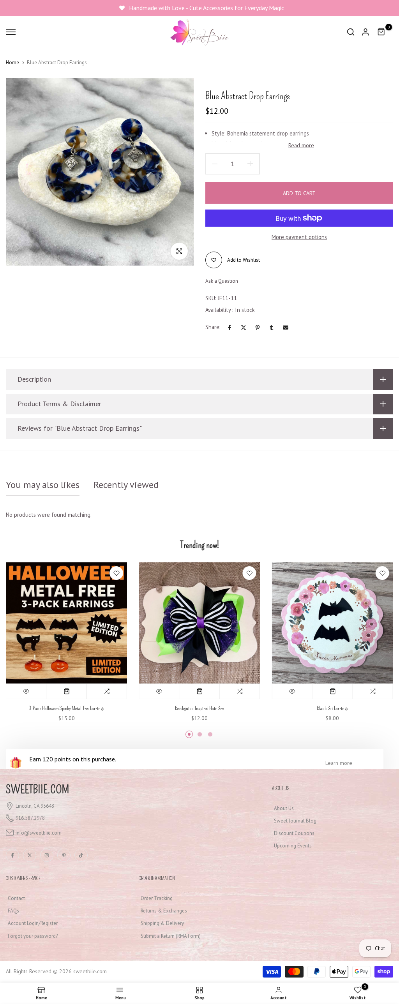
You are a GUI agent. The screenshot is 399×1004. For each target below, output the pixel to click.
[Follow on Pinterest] (64, 855)
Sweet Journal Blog (295, 820)
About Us (284, 808)
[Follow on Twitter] (29, 855)
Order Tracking (157, 898)
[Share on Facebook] (229, 327)
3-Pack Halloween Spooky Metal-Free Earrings (66, 708)
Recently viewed (126, 485)
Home (12, 62)
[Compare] (107, 691)
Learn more (338, 762)
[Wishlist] (116, 573)
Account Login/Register (33, 923)
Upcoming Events (293, 845)
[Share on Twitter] (243, 327)
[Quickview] (26, 691)
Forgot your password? (33, 936)
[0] (381, 32)
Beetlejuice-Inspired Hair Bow (199, 708)
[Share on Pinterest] (257, 327)
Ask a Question (221, 281)
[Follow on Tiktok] (81, 855)
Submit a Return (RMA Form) (171, 936)
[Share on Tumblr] (271, 327)
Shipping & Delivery (162, 923)
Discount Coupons (294, 833)
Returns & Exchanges (164, 910)
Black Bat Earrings (332, 708)
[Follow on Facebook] (12, 855)
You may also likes (42, 485)
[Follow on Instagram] (46, 855)
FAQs (13, 910)
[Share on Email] (285, 327)
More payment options (299, 237)
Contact (16, 898)
